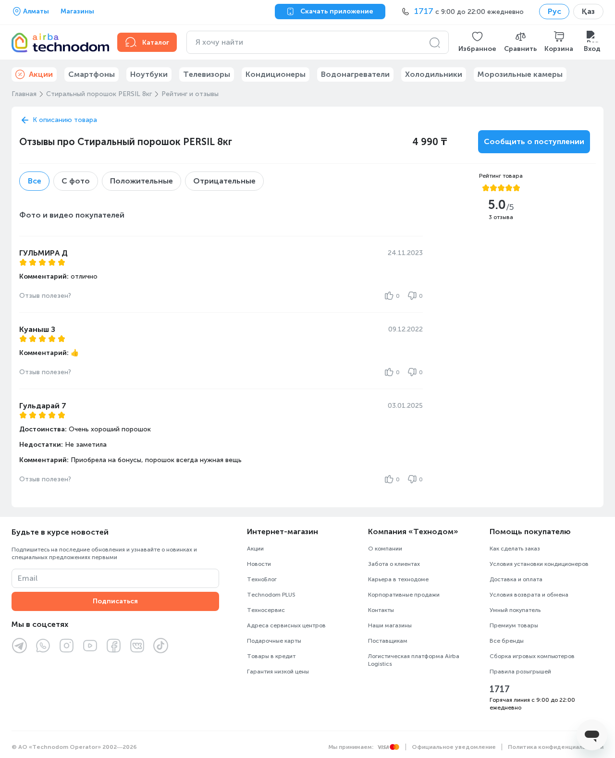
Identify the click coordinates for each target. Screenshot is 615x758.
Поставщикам (387, 640)
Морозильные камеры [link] (520, 74)
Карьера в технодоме (398, 579)
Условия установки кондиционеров (539, 564)
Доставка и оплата (516, 579)
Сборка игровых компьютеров (532, 656)
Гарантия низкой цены (278, 671)
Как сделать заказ (515, 548)
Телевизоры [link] (206, 74)
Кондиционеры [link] (276, 74)
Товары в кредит (271, 656)
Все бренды (507, 640)
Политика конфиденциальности (555, 747)
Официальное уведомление (454, 747)
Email (27, 578)
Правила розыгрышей (520, 671)
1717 (500, 689)
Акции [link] (41, 74)
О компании (385, 548)
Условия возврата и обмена (529, 594)
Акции (255, 548)
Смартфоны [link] (91, 74)
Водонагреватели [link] (355, 74)
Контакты (381, 610)
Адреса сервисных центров (286, 625)
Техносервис (266, 610)
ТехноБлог (262, 579)
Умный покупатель (515, 610)
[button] (477, 42)
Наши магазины (390, 625)
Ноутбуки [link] (149, 74)
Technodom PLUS (271, 594)
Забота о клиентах (394, 564)
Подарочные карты (274, 640)
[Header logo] (59, 42)
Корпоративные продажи (404, 594)
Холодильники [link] (433, 74)
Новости (259, 564)
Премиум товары (514, 625)
